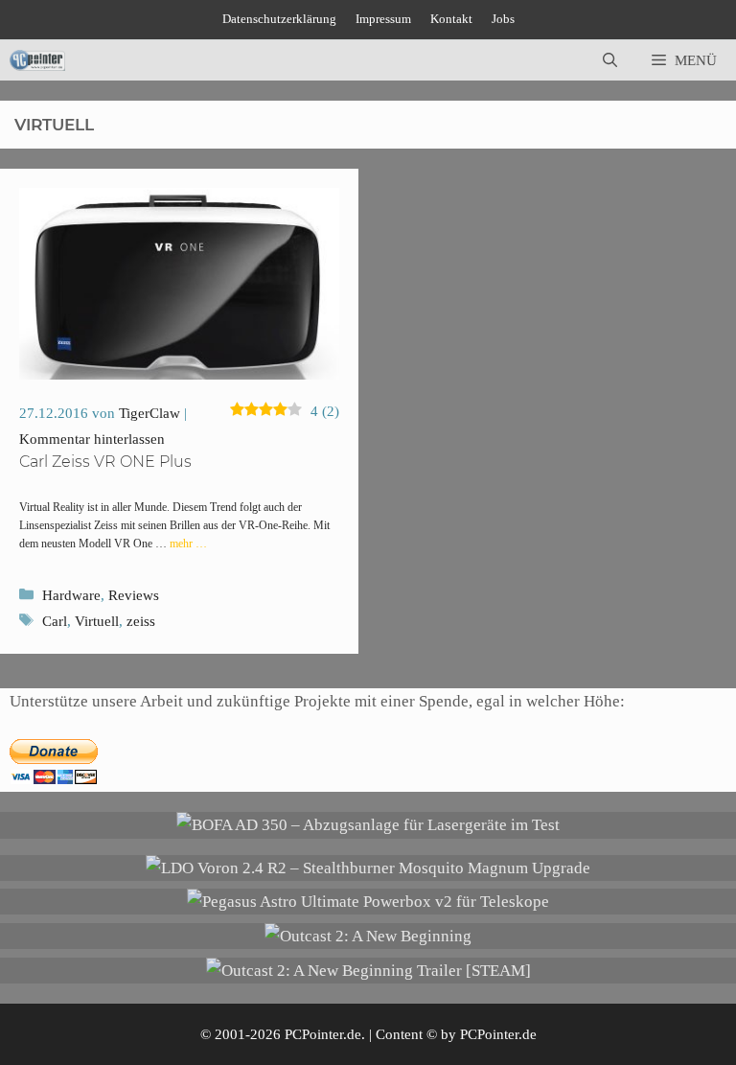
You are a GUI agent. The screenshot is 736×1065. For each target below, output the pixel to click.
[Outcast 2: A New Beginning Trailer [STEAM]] (368, 970)
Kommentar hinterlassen (92, 439)
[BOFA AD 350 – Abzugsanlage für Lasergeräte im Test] (368, 825)
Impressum (383, 19)
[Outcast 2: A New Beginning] (368, 936)
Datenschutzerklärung (279, 19)
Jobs (503, 19)
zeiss (140, 621)
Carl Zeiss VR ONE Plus (105, 461)
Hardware (71, 595)
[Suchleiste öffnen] (610, 60)
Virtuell (97, 621)
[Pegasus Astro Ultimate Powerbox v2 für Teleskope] (368, 901)
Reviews (133, 595)
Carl (54, 621)
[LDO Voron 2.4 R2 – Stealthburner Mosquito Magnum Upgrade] (368, 868)
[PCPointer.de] (37, 60)
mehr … (188, 543)
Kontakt (451, 19)
